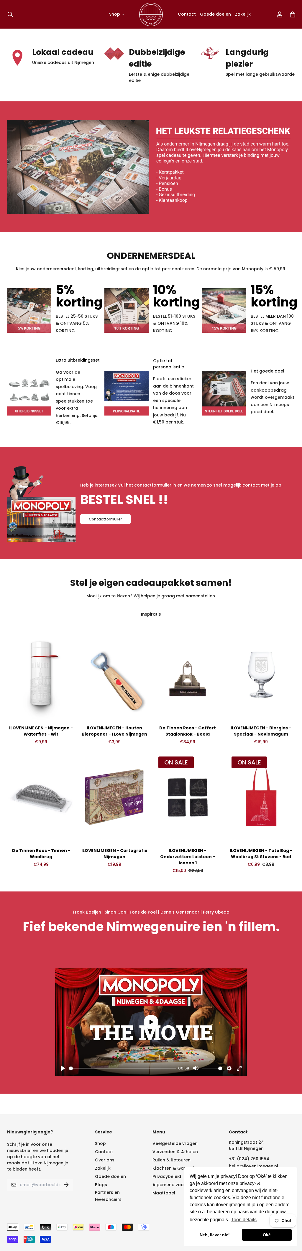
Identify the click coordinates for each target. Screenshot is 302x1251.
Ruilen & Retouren (171, 1160)
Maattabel (163, 1193)
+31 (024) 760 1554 (249, 1159)
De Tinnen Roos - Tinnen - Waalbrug (41, 854)
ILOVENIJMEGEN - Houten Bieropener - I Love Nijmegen (114, 731)
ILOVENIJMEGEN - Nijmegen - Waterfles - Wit (41, 731)
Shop (114, 14)
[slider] (122, 1068)
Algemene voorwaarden (178, 1185)
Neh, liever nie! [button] (215, 1234)
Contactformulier (105, 519)
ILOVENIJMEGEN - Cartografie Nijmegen (114, 854)
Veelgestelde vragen (175, 1143)
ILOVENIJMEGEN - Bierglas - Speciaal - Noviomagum (261, 731)
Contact (187, 14)
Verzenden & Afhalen (175, 1152)
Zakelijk (243, 14)
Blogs (101, 1185)
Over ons (104, 1160)
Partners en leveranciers (108, 1195)
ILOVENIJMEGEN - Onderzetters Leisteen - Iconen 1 (187, 857)
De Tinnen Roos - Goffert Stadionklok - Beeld (187, 731)
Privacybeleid (166, 1176)
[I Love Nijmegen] (151, 14)
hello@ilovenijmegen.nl (253, 1166)
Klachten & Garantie (174, 1168)
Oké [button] (267, 1234)
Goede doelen (215, 14)
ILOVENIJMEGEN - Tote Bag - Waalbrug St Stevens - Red (261, 854)
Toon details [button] (244, 1219)
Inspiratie (151, 614)
